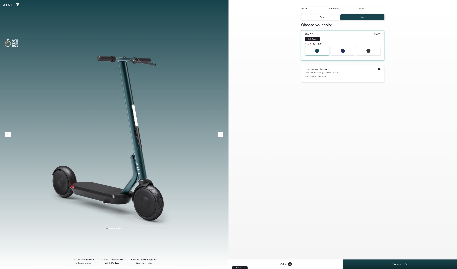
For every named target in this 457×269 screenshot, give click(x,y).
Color (308, 44)
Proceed (397, 264)
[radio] (317, 50)
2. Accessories (334, 8)
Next (220, 134)
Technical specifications (317, 69)
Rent (322, 17)
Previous (8, 134)
